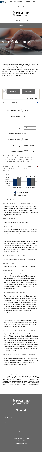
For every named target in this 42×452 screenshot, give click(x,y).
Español (21, 7)
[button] (21, 102)
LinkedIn (25, 410)
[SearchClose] (27, 20)
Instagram (21, 410)
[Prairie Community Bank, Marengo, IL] (21, 13)
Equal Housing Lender (22, 443)
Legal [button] (4, 423)
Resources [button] (6, 418)
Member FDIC (21, 440)
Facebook (17, 410)
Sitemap (21, 431)
